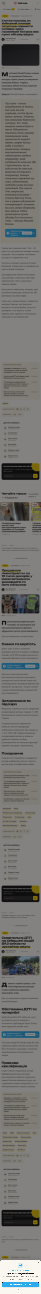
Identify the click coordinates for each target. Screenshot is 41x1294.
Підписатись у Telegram (22, 1285)
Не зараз (20, 1290)
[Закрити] (38, 1262)
